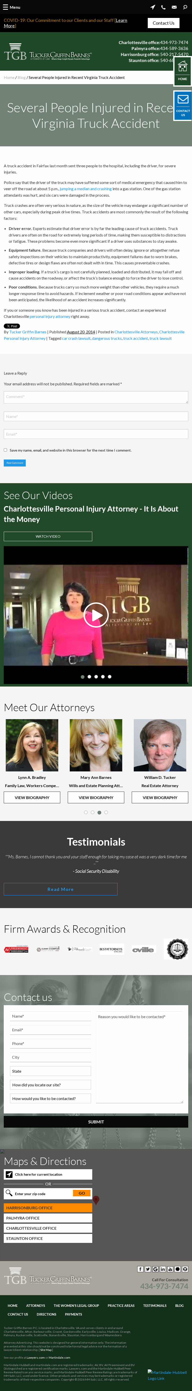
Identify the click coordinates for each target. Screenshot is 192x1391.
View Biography (32, 797)
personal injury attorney (50, 316)
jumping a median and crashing (86, 188)
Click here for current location (38, 1174)
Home (9, 77)
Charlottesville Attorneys (136, 331)
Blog (22, 77)
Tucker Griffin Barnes (27, 331)
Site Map (46, 1350)
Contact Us (163, 23)
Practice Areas (121, 1306)
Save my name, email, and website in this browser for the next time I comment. (71, 450)
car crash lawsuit (76, 338)
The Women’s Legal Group (76, 1306)
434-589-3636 (174, 48)
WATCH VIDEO (48, 536)
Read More (61, 889)
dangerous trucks (107, 338)
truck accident (135, 338)
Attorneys (35, 1306)
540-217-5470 (174, 54)
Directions (46, 1314)
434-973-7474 (174, 42)
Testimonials (154, 1306)
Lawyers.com (36, 1357)
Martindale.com (59, 1357)
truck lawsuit (161, 338)
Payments (73, 1314)
